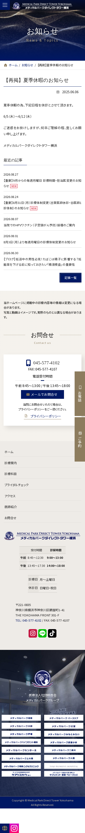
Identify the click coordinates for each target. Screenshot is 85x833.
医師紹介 (10, 507)
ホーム (8, 452)
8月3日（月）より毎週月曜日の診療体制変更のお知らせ (40, 242)
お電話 (79, 396)
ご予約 (79, 442)
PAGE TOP (80, 828)
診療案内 (10, 463)
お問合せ (10, 518)
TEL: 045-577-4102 (28, 620)
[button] (70, 277)
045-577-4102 (46, 362)
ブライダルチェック (16, 485)
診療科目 (10, 474)
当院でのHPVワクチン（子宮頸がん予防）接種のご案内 (39, 225)
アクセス (10, 496)
